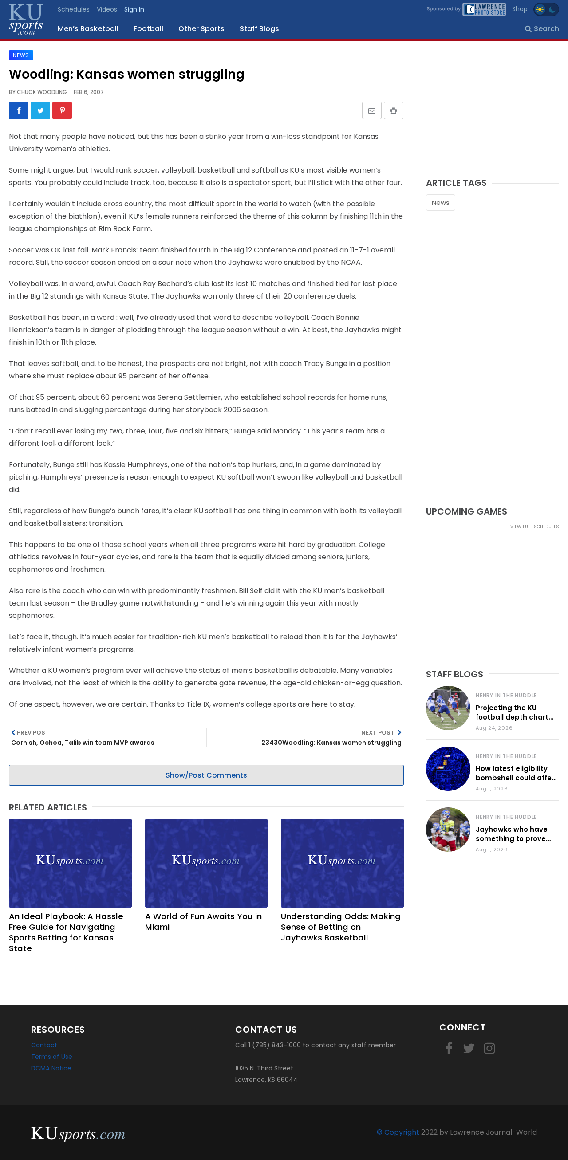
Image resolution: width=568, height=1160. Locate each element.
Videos (107, 9)
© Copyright (398, 1132)
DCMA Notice (51, 1068)
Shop (520, 8)
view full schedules (534, 526)
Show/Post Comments (206, 775)
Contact (44, 1045)
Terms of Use (51, 1056)
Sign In (134, 9)
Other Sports (201, 29)
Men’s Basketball (88, 29)
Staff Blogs (259, 29)
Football (148, 29)
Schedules (74, 9)
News (441, 202)
